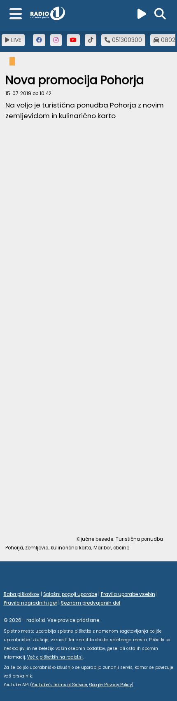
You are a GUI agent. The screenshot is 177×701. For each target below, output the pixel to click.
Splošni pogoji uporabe (70, 594)
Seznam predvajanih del (90, 603)
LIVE (15, 40)
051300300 (126, 40)
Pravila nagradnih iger (30, 603)
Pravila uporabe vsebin (128, 594)
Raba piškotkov (22, 594)
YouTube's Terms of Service (59, 684)
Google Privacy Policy (110, 684)
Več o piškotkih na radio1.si (55, 657)
